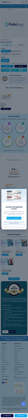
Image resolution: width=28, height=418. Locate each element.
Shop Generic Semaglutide (14, 218)
